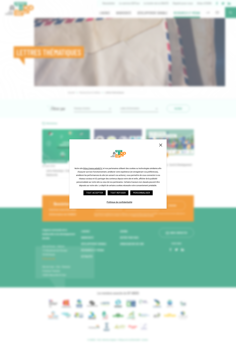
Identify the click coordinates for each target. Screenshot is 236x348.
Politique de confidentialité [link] (119, 202)
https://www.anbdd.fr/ (93, 168)
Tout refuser (118, 192)
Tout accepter (94, 192)
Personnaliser (141, 192)
